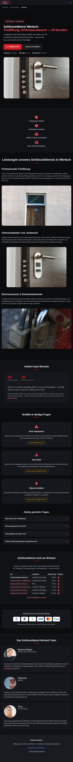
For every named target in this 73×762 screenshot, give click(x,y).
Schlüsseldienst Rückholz (19, 593)
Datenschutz (41, 748)
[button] (70, 2)
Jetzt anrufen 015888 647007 (36, 499)
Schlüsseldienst (14, 7)
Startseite (5, 7)
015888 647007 (14, 47)
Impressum (31, 748)
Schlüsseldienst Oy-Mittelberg (20, 580)
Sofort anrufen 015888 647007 (36, 471)
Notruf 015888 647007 (36, 443)
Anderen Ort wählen (32, 47)
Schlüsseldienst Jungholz (18, 584)
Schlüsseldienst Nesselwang (20, 587)
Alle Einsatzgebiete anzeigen (36, 597)
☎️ (59, 577)
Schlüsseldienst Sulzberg (18, 590)
